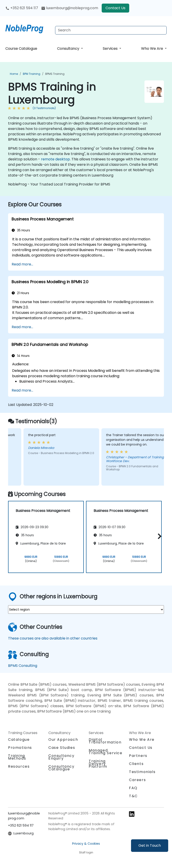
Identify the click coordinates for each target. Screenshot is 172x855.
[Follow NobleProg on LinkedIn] (131, 813)
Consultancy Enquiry (61, 757)
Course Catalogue (21, 48)
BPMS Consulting (22, 665)
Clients (136, 763)
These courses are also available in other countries (52, 638)
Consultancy (68, 48)
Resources (19, 766)
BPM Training (31, 74)
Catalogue (19, 739)
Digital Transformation (105, 741)
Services (110, 48)
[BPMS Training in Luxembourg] (28, 28)
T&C (133, 796)
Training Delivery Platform (98, 763)
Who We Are (152, 48)
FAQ (133, 787)
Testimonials (142, 771)
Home (14, 74)
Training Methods (17, 757)
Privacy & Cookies (86, 843)
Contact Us (115, 8)
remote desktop (55, 159)
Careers (137, 779)
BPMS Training (54, 74)
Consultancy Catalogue (61, 768)
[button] (158, 536)
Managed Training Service (106, 752)
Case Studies (61, 747)
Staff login (86, 852)
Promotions (20, 747)
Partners (138, 755)
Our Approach (63, 739)
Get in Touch (149, 845)
